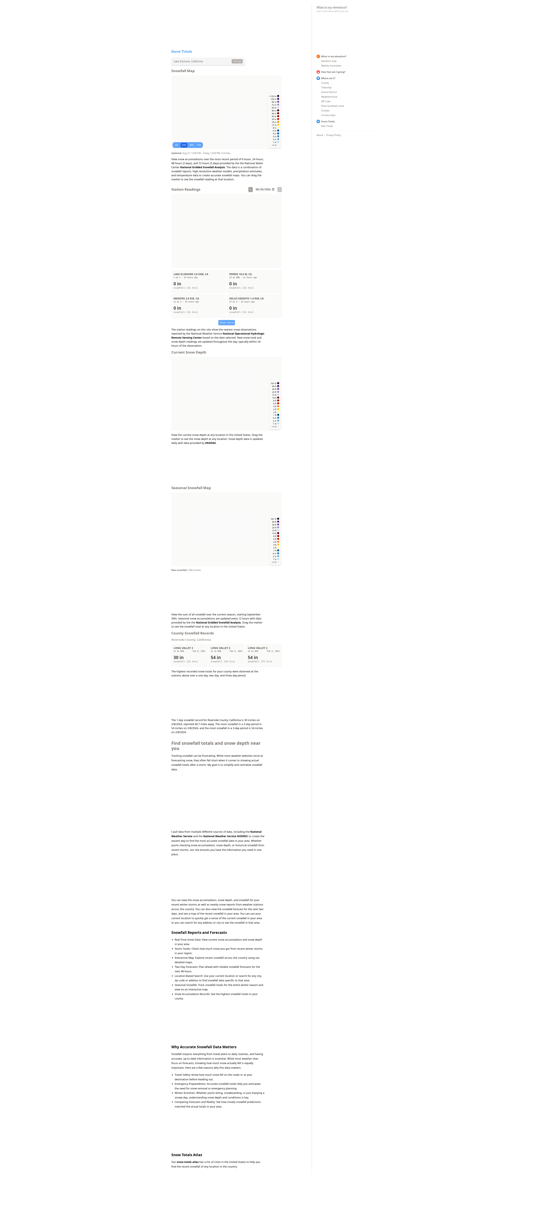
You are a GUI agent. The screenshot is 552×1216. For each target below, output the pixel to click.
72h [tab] (199, 144)
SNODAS (210, 443)
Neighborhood (329, 96)
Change (237, 61)
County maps (328, 115)
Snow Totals (328, 121)
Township (326, 87)
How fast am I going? (333, 72)
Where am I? (328, 78)
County (325, 82)
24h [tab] (184, 144)
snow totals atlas (188, 1162)
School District (329, 92)
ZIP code (325, 101)
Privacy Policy (333, 135)
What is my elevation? (333, 56)
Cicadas (325, 110)
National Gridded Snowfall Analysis (202, 167)
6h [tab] (176, 144)
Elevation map (329, 61)
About (320, 135)
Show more (227, 322)
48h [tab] (191, 144)
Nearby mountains (331, 65)
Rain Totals (327, 126)
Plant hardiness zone (332, 105)
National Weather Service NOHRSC (225, 836)
